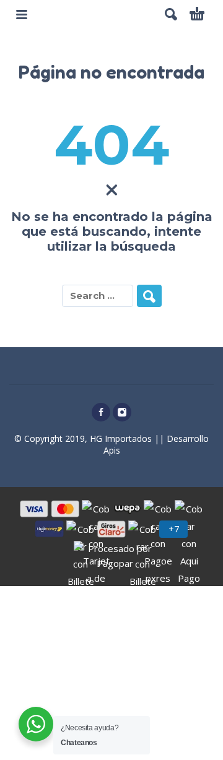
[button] (171, 14)
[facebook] (101, 412)
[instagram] (122, 412)
